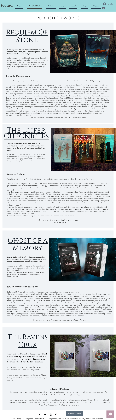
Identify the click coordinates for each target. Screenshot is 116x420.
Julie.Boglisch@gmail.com (55, 419)
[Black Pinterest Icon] (56, 414)
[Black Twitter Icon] (45, 414)
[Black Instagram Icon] (50, 414)
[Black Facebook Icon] (40, 414)
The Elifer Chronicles (26, 133)
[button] (103, 7)
